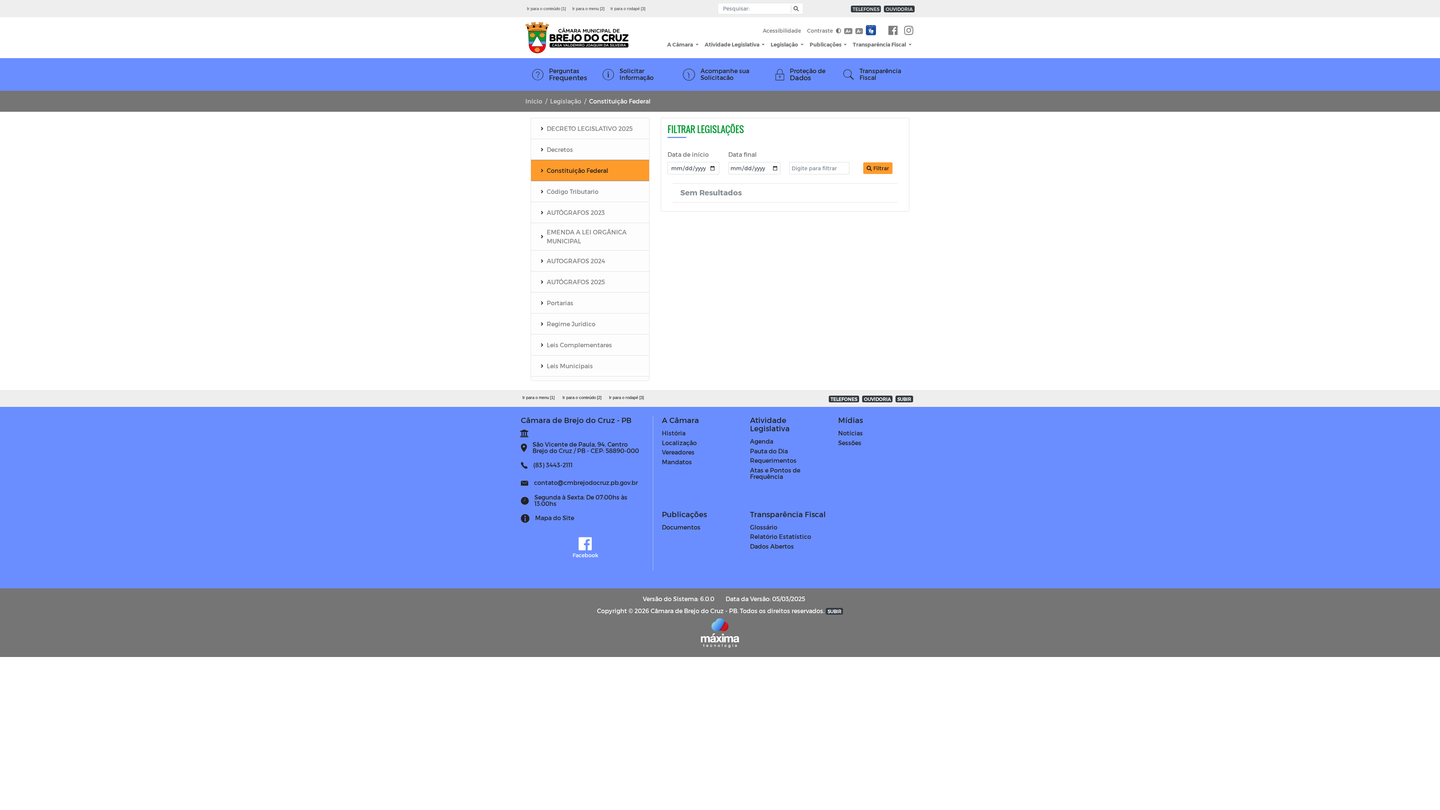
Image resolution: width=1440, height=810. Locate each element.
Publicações (826, 44)
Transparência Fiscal (880, 44)
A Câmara (680, 44)
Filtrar (880, 168)
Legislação (785, 44)
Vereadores (678, 452)
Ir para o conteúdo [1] (546, 8)
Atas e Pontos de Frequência (775, 473)
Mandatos (677, 461)
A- (859, 30)
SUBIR (904, 399)
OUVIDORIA (899, 9)
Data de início (688, 154)
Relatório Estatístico (780, 536)
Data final (742, 154)
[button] (795, 9)
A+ (848, 30)
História (674, 432)
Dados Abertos (772, 546)
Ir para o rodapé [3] (627, 8)
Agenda (761, 441)
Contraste (820, 30)
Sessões (849, 442)
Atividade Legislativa (732, 44)
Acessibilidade (782, 30)
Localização (679, 442)
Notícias (850, 432)
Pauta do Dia (769, 450)
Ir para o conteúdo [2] (582, 397)
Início (533, 101)
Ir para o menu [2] (588, 8)
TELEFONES (866, 9)
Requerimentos (773, 460)
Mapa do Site (554, 517)
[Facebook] (893, 31)
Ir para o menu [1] (538, 397)
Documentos (681, 527)
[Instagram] (909, 31)
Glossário (763, 527)
